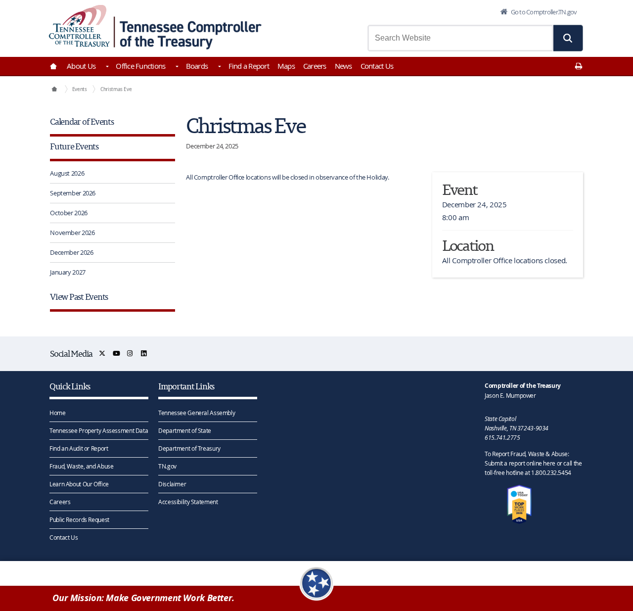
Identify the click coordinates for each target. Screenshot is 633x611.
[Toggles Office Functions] (176, 67)
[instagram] (130, 353)
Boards (197, 66)
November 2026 (72, 232)
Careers (314, 66)
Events (79, 89)
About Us (81, 66)
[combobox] (460, 38)
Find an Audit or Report (78, 448)
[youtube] (117, 353)
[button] (568, 38)
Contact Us (377, 66)
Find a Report (248, 66)
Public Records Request (79, 519)
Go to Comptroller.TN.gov (543, 11)
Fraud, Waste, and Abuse (81, 466)
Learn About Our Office (79, 484)
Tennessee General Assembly (196, 413)
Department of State (184, 430)
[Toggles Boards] (219, 67)
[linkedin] (144, 353)
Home (57, 413)
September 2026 (72, 192)
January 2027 (68, 272)
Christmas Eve (116, 89)
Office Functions (140, 66)
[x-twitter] (102, 353)
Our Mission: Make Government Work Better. (143, 598)
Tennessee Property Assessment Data (98, 430)
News (343, 66)
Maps (286, 66)
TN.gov (167, 466)
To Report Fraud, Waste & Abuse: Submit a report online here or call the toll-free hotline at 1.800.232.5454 (533, 463)
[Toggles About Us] (106, 67)
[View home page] (79, 26)
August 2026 (67, 173)
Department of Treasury (189, 448)
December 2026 (71, 252)
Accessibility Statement (188, 502)
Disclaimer (172, 484)
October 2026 (69, 212)
